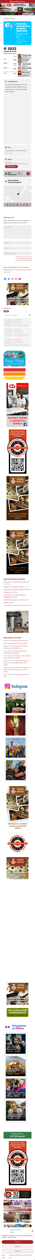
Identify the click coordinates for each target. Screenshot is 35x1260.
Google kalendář (14, 182)
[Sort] (8, 311)
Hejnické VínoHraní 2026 (19, 640)
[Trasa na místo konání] (28, 173)
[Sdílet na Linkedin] (14, 204)
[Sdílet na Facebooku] (7, 204)
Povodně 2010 (8, 592)
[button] (32, 1231)
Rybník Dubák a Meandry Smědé (13, 600)
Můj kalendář (13, 180)
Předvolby (17, 1251)
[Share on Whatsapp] (20, 204)
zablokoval (17, 1135)
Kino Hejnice (8, 162)
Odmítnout (17, 1246)
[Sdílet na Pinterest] (17, 204)
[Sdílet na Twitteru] (10, 204)
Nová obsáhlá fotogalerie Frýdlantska (15, 589)
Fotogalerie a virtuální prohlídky (13, 587)
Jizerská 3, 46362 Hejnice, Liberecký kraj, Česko (16, 163)
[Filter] (5, 311)
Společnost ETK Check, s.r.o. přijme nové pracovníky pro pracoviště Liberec (17, 663)
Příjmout (17, 1242)
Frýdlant (6, 602)
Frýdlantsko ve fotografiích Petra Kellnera (16, 582)
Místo (10, 159)
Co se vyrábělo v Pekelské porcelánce (15, 605)
